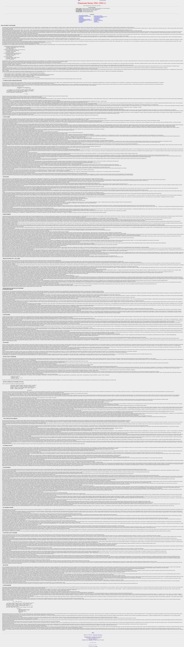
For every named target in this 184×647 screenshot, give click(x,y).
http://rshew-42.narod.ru (103, 0)
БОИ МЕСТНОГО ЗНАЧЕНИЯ (98, 15)
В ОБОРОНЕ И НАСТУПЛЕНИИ (98, 20)
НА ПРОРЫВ (80, 22)
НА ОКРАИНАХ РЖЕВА (97, 19)
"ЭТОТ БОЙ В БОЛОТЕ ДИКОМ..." (98, 17)
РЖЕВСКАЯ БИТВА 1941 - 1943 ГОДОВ (84, 19)
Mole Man (91, 639)
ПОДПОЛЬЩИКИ (81, 18)
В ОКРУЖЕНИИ (81, 21)
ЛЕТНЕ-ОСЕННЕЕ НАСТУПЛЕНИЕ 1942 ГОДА (100, 16)
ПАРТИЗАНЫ (81, 17)
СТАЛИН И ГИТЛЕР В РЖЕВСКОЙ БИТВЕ (85, 16)
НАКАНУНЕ (95, 21)
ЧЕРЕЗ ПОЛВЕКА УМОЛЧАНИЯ (83, 15)
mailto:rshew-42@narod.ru (97, 634)
